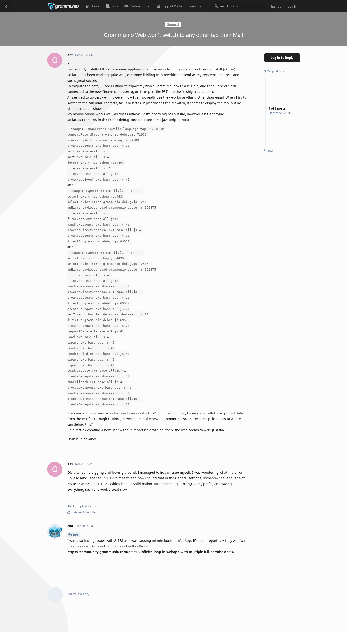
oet (75, 535)
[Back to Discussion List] (6, 6)
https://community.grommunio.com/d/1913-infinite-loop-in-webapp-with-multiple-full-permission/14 (150, 552)
